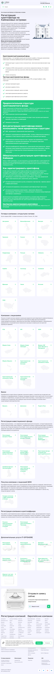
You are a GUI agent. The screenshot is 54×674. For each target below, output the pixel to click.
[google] (47, 670)
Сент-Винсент (21, 636)
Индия (19, 624)
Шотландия (47, 632)
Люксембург (47, 624)
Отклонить (47, 643)
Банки (2, 664)
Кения (2, 627)
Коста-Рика (3, 629)
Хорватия (47, 630)
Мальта (46, 625)
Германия (38, 620)
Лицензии (30, 660)
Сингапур (12, 637)
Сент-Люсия (3, 637)
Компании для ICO (32, 648)
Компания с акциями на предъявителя (33, 650)
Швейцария (38, 632)
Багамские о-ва (4, 620)
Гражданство (17, 660)
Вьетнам (20, 622)
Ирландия (30, 622)
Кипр (37, 622)
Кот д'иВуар (12, 629)
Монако (29, 627)
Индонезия (3, 625)
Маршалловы (21, 630)
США (19, 637)
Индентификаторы (45, 649)
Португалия (38, 629)
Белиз (11, 620)
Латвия (46, 622)
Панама (19, 634)
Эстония (29, 634)
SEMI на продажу (31, 653)
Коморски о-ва (21, 627)
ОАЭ (2, 634)
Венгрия (46, 618)
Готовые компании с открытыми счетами (5, 661)
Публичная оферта (6, 669)
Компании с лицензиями (6, 663)
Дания (46, 620)
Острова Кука (12, 634)
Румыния (47, 629)
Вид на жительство (19, 662)
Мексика (3, 632)
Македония (38, 625)
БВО (11, 622)
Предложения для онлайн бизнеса (8, 651)
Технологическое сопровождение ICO (45, 661)
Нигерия (11, 632)
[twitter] (43, 670)
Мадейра (29, 625)
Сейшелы (12, 636)
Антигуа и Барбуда (14, 618)
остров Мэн (47, 627)
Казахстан (12, 625)
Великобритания (31, 618)
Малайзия (12, 630)
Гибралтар (30, 620)
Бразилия (20, 620)
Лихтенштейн (39, 624)
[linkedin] (51, 670)
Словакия (30, 630)
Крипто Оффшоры (44, 653)
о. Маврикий (20, 632)
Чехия (29, 632)
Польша (29, 629)
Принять (39, 643)
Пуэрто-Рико (4, 636)
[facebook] (39, 670)
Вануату (2, 622)
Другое (29, 654)
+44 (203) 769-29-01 (45, 3)
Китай (11, 627)
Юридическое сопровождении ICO (45, 664)
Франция (38, 630)
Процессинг (3, 647)
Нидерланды (39, 627)
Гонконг (2, 624)
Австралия (3, 618)
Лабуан (2, 630)
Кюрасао (20, 629)
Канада (19, 625)
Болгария (38, 618)
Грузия (11, 624)
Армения (20, 618)
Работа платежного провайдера (8, 649)
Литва (29, 624)
